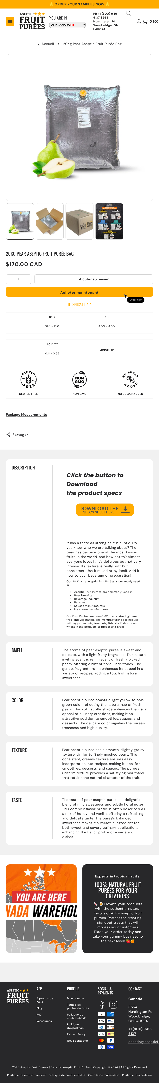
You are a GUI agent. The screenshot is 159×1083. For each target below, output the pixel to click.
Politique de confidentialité (77, 1016)
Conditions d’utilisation (103, 1075)
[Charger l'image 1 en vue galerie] (20, 221)
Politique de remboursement (26, 1075)
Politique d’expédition (137, 1075)
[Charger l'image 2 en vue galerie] (50, 221)
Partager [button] (20, 434)
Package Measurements (26, 414)
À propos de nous (44, 1000)
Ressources (44, 1021)
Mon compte (75, 998)
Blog (39, 1008)
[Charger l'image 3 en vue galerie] (79, 221)
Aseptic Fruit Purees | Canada (40, 1067)
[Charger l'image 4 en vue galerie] (109, 221)
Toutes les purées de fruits (78, 1006)
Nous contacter (77, 1040)
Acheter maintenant (79, 292)
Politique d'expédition (75, 1026)
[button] (10, 21)
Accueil (47, 44)
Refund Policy (76, 1034)
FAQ (39, 1014)
